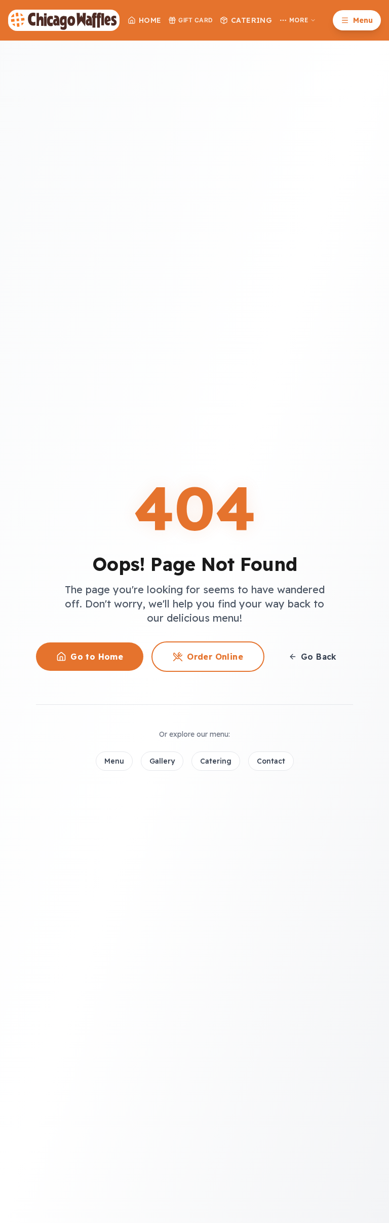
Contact (271, 761)
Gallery (162, 761)
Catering (251, 20)
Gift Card (195, 20)
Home (150, 20)
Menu (114, 761)
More (298, 20)
